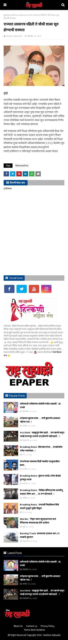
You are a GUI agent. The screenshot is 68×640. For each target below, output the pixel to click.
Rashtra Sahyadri (14, 36)
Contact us (31, 626)
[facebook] (9, 289)
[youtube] (34, 289)
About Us (18, 626)
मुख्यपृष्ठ (7, 15)
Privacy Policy (47, 626)
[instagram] (46, 289)
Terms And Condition (34, 630)
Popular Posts (17, 395)
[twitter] (22, 289)
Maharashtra (18, 15)
